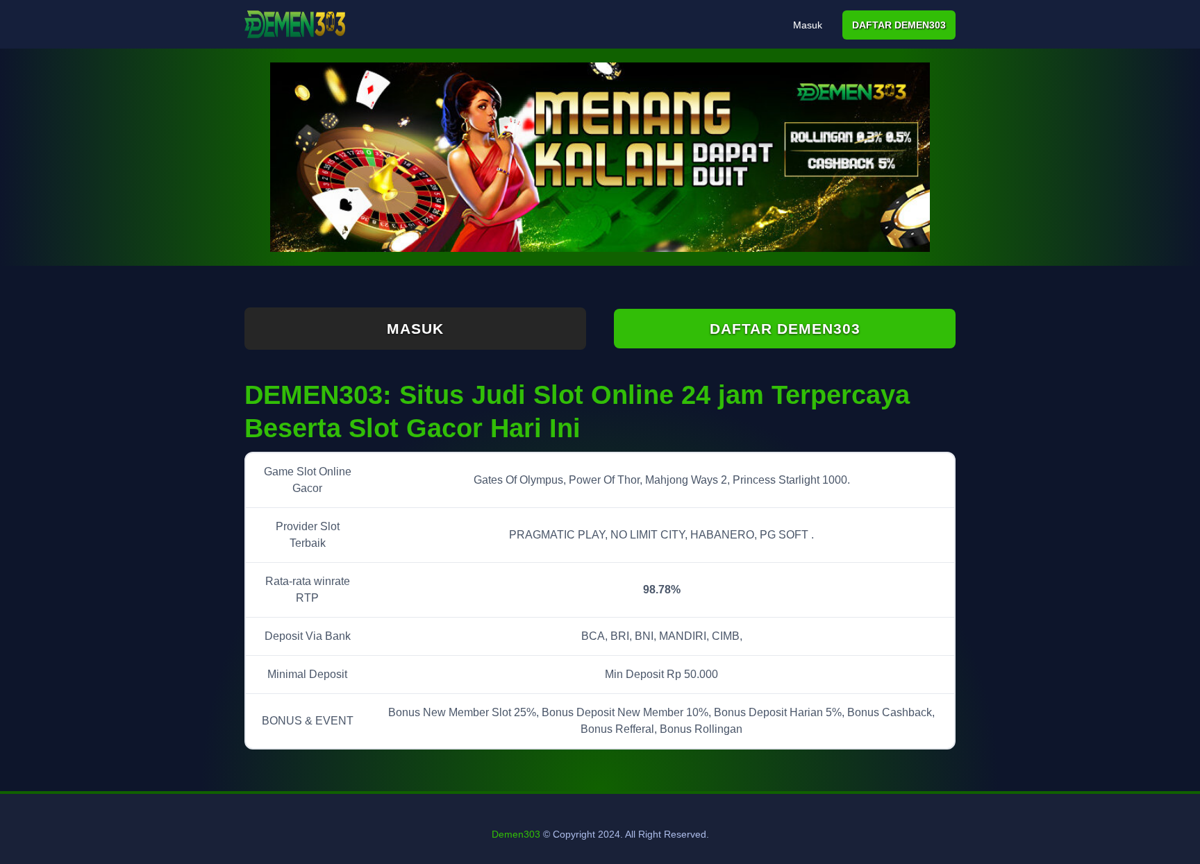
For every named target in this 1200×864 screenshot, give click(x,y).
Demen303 (516, 834)
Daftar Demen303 (899, 25)
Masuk (807, 25)
